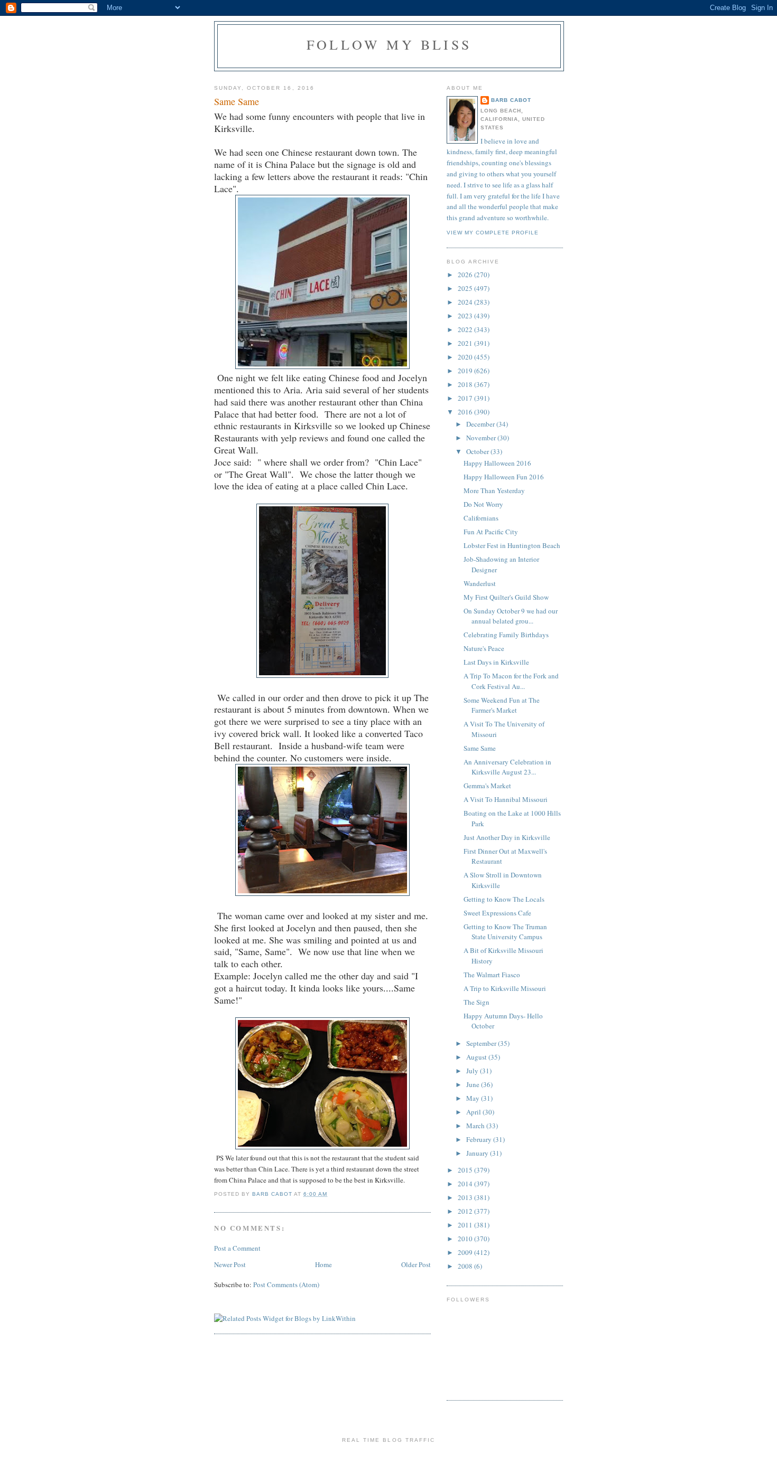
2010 (466, 1238)
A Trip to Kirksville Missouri (505, 988)
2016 (466, 412)
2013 (466, 1197)
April (474, 1112)
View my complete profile (493, 232)
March (476, 1125)
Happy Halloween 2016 (497, 463)
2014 (466, 1183)
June (473, 1084)
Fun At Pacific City (491, 531)
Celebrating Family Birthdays (506, 634)
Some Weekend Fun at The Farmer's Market (502, 705)
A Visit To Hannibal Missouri (506, 799)
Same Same (480, 748)
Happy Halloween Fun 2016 (504, 476)
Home (323, 1264)
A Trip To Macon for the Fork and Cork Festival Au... (511, 681)
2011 (466, 1225)
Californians (481, 518)
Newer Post (230, 1264)
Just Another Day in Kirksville (507, 837)
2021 (466, 343)
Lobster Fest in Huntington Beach (512, 545)
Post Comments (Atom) (286, 1284)
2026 (466, 274)
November (481, 437)
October (478, 451)
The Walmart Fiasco (492, 974)
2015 (466, 1170)
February (479, 1139)
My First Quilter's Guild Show (506, 597)
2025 (466, 288)
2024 (466, 302)
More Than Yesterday (494, 490)
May (473, 1098)
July (473, 1070)
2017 (466, 398)
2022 (466, 329)
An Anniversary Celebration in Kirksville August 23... (507, 767)
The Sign (476, 1002)
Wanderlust (480, 583)
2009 (466, 1252)
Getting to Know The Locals (504, 899)
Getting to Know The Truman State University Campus (505, 932)
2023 (466, 315)
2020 (466, 357)
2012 (466, 1211)
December (481, 424)
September (482, 1043)
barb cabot (511, 100)
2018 (466, 384)
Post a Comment (237, 1248)
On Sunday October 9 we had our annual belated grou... (511, 616)
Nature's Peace (484, 648)
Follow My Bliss (389, 44)
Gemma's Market (487, 785)
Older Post (416, 1264)
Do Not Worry (483, 504)
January (478, 1153)
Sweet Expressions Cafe (497, 913)
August (477, 1057)
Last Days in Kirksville (496, 662)
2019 (466, 370)
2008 (466, 1266)
